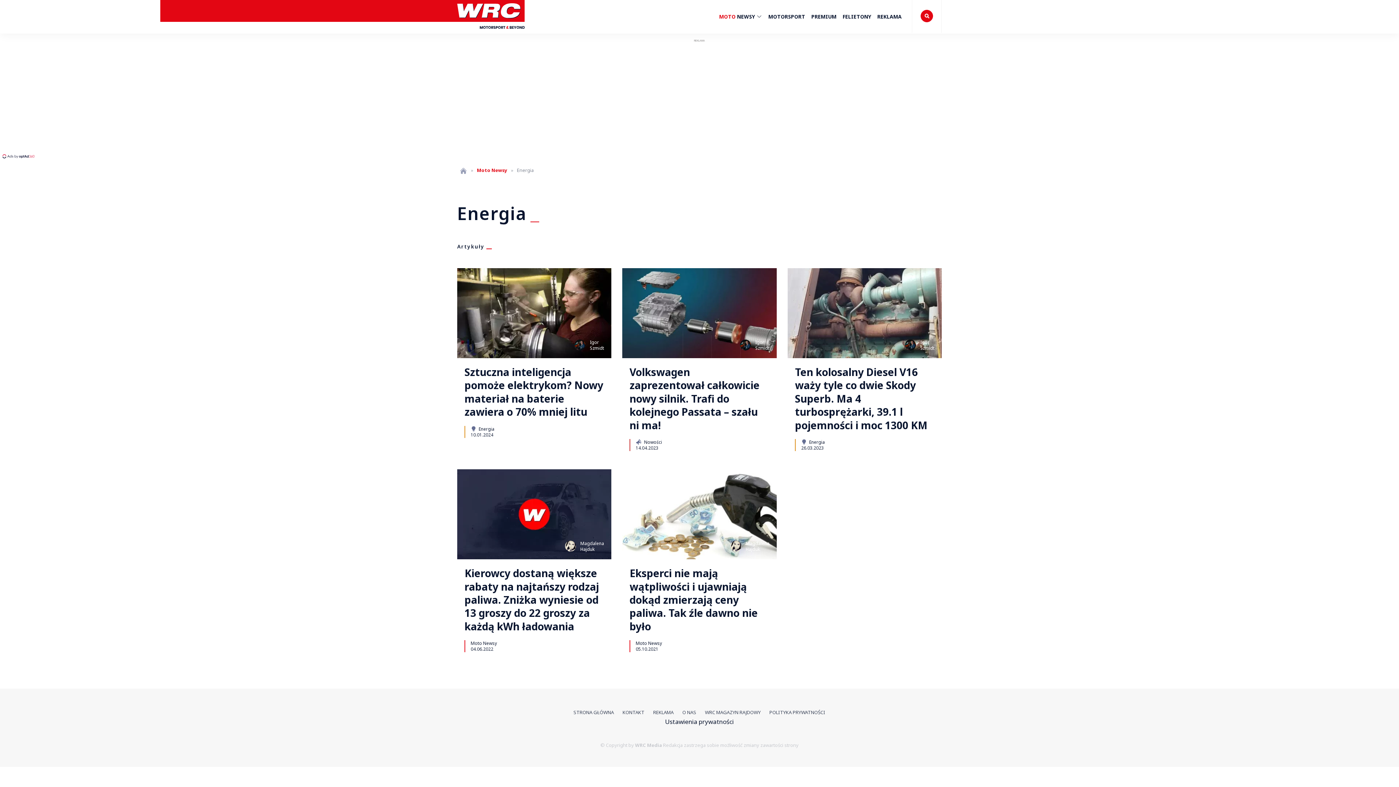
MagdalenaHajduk (592, 546)
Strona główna (593, 712)
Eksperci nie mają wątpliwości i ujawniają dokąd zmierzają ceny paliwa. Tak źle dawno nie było (694, 600)
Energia (486, 429)
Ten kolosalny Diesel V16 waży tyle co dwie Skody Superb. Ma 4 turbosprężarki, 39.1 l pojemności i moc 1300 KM (861, 398)
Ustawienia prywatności (699, 721)
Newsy (737, 16)
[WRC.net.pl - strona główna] (463, 171)
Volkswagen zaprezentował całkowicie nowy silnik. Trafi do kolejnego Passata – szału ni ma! (695, 398)
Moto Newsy (484, 643)
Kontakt (633, 712)
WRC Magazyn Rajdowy (733, 712)
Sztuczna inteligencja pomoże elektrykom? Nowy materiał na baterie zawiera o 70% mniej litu (534, 392)
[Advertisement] (136, 98)
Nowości (652, 442)
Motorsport (786, 16)
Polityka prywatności (797, 712)
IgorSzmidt (597, 345)
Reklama (889, 16)
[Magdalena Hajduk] (570, 546)
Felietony (857, 16)
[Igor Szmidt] (580, 345)
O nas (689, 712)
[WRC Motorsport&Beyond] (491, 32)
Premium (823, 16)
